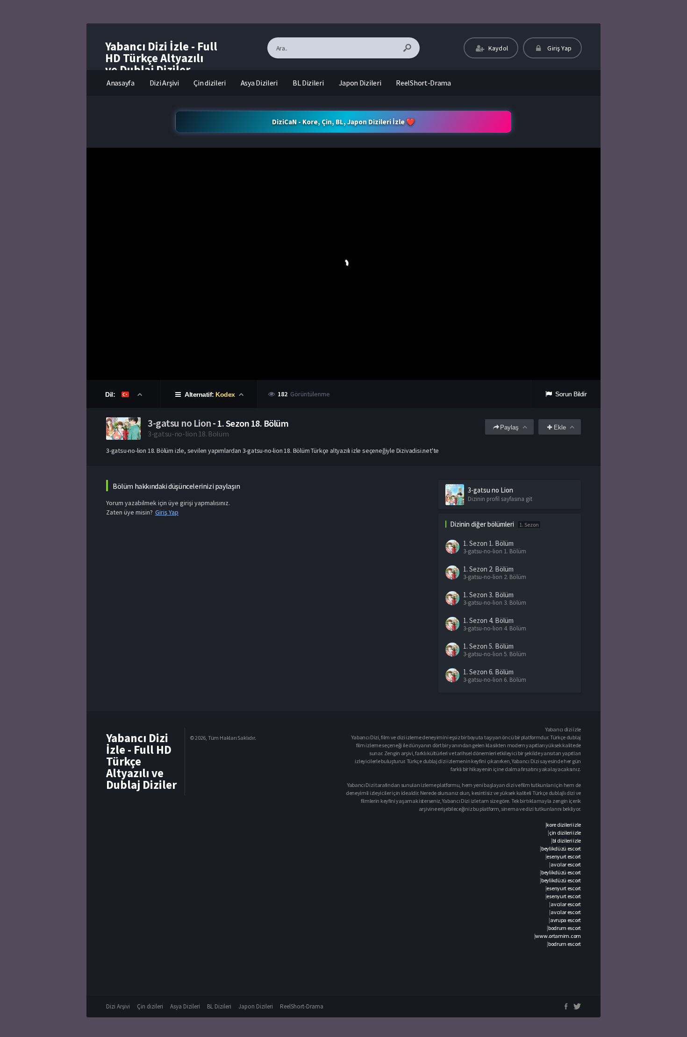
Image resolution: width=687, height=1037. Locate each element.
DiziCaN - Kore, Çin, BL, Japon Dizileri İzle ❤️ (343, 121)
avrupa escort (565, 919)
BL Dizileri (308, 82)
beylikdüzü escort (561, 848)
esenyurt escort (563, 856)
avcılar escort (566, 864)
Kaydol (497, 48)
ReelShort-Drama (423, 82)
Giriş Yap (559, 48)
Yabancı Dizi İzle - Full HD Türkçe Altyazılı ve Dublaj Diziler (161, 58)
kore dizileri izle (563, 824)
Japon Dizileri (360, 82)
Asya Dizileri (259, 82)
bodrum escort (564, 927)
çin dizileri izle (565, 832)
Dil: (111, 394)
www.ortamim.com (558, 935)
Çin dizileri (209, 82)
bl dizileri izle (566, 840)
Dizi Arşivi (164, 82)
